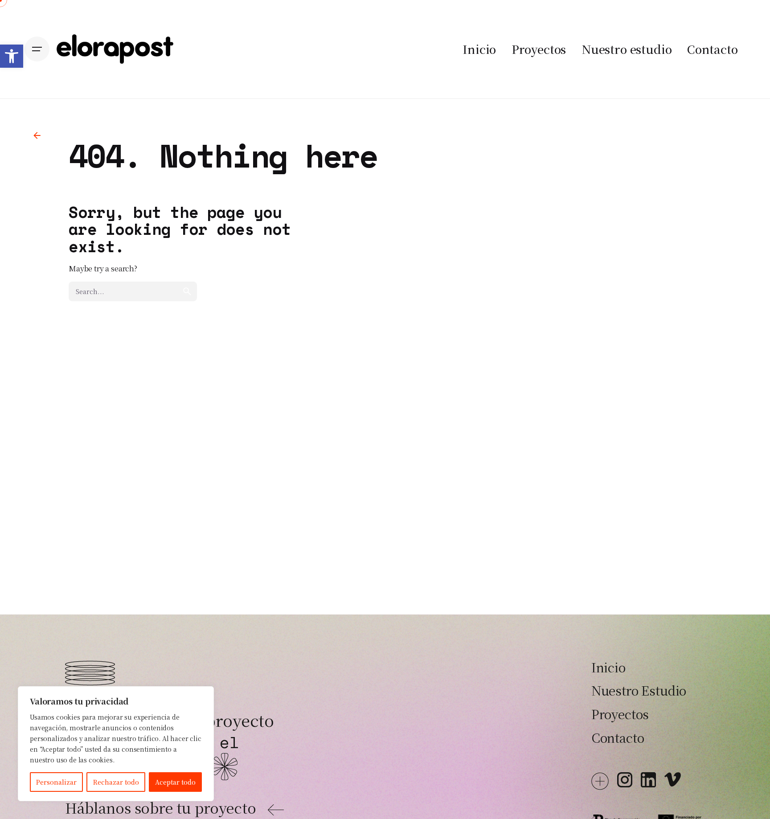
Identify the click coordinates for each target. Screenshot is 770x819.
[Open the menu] (37, 49)
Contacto (617, 737)
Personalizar (56, 782)
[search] (187, 291)
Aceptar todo (175, 782)
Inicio (608, 667)
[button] (11, 56)
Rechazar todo (116, 782)
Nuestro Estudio (639, 690)
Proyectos (620, 714)
